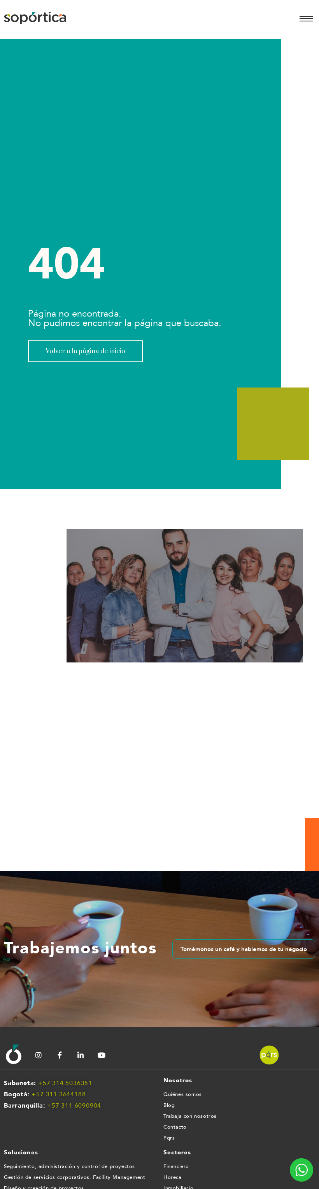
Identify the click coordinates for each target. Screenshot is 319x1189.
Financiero (176, 1166)
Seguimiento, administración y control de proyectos (69, 1166)
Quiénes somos (182, 1094)
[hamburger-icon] (306, 18)
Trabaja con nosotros (190, 1116)
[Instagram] (38, 1055)
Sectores (177, 1152)
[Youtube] (101, 1055)
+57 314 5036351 (65, 1083)
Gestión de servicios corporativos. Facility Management (74, 1177)
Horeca (172, 1177)
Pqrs (169, 1138)
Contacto (175, 1127)
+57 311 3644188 (59, 1094)
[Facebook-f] (59, 1055)
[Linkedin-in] (80, 1055)
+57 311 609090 (72, 1106)
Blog (169, 1105)
